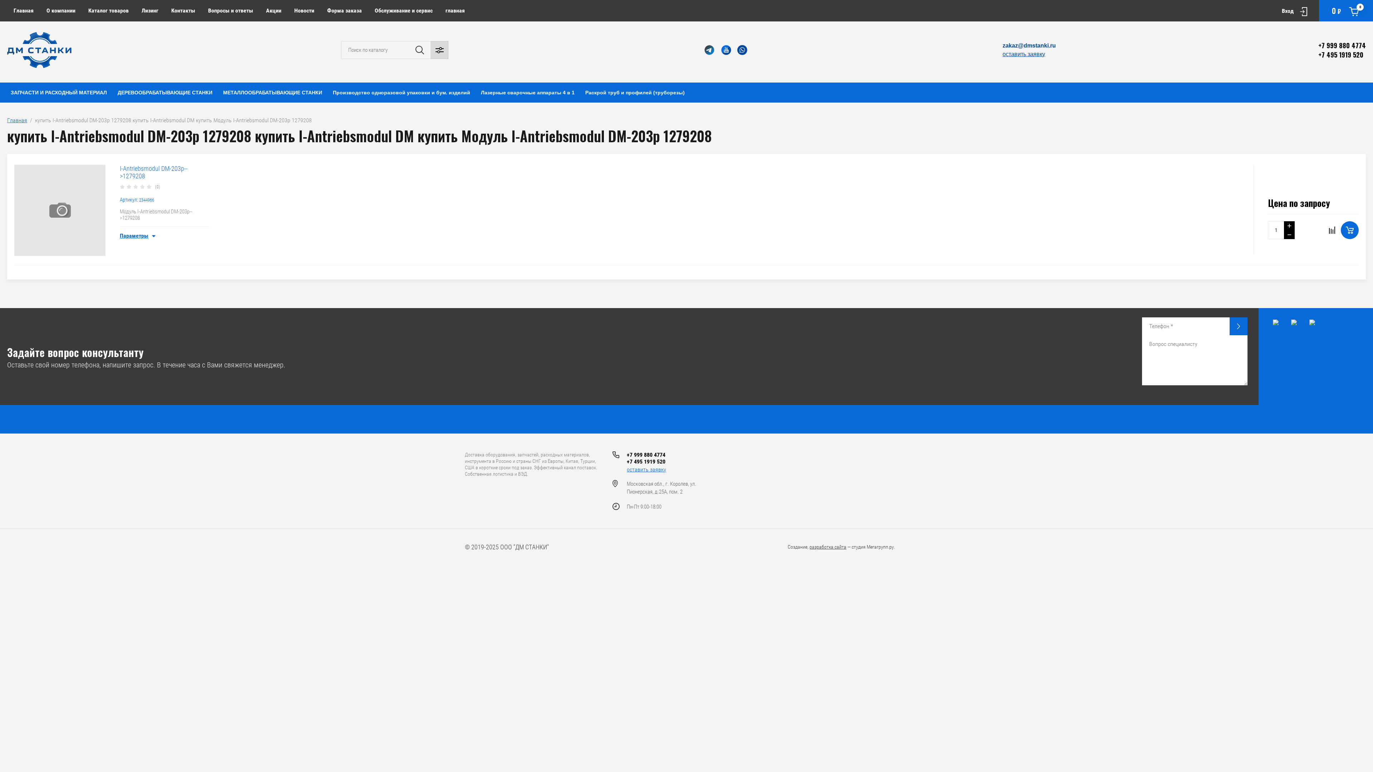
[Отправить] (1238, 326)
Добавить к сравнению (1332, 230)
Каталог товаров (108, 10)
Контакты (183, 10)
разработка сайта (827, 547)
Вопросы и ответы (230, 10)
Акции (273, 10)
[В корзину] (1350, 230)
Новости (304, 10)
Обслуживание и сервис (404, 10)
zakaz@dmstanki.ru (1029, 46)
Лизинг (150, 10)
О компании (60, 10)
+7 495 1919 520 (1340, 54)
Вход (1288, 11)
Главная (24, 10)
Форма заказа (344, 10)
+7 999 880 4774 (1342, 45)
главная (455, 10)
